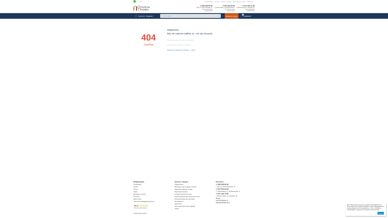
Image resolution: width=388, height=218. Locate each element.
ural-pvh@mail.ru (222, 200)
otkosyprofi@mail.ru (223, 202)
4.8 (141, 1)
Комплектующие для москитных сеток (187, 196)
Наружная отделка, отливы (183, 189)
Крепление (178, 204)
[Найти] (219, 16)
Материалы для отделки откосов (185, 187)
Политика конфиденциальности (143, 201)
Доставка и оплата (239, 1)
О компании (209, 1)
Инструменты (179, 201)
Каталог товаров (145, 16)
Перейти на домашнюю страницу (178, 50)
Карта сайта (137, 199)
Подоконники (179, 184)
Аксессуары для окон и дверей (185, 206)
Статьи (223, 1)
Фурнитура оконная (181, 191)
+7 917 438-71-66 (248, 6)
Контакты (250, 1)
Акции (229, 1)
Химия (177, 208)
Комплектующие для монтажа (185, 199)
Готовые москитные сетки (183, 194)
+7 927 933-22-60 (228, 6)
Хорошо (380, 213)
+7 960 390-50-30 (206, 6)
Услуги (217, 1)
